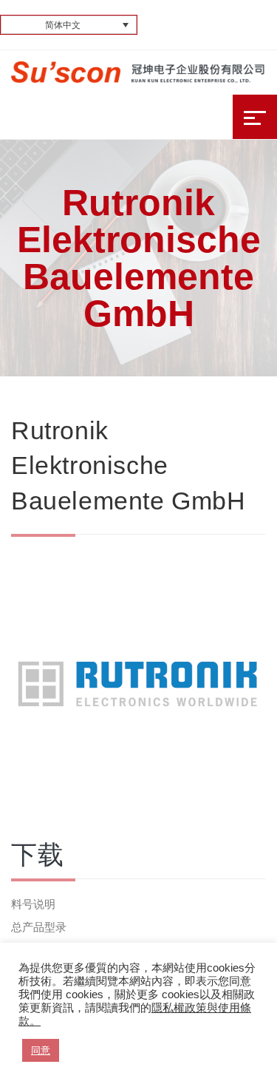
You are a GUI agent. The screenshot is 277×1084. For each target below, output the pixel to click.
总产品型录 (38, 927)
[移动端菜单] (255, 117)
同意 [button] (40, 1050)
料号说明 (33, 904)
